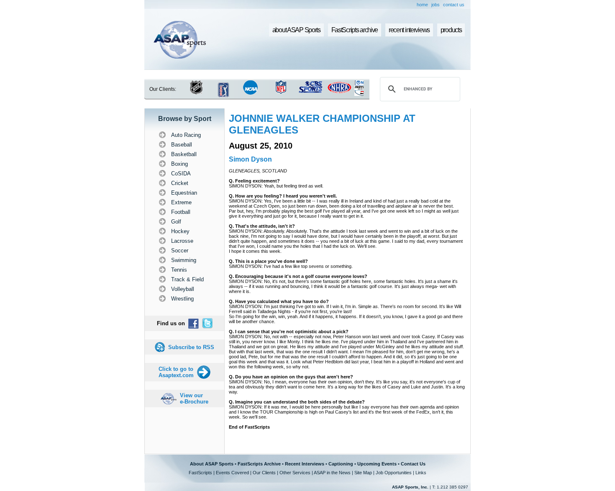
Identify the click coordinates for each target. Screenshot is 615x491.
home (422, 4)
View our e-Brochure (194, 398)
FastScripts (200, 472)
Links (420, 472)
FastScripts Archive (259, 463)
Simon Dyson (250, 159)
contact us (453, 4)
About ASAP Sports (211, 463)
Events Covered (232, 472)
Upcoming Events (377, 463)
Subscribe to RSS (191, 347)
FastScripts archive (354, 29)
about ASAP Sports (296, 29)
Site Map (363, 472)
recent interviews (409, 29)
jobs (435, 4)
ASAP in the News (332, 472)
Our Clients (264, 472)
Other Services (294, 472)
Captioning (340, 463)
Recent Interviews (304, 463)
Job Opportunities (394, 472)
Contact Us (413, 463)
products (451, 29)
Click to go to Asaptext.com (176, 372)
